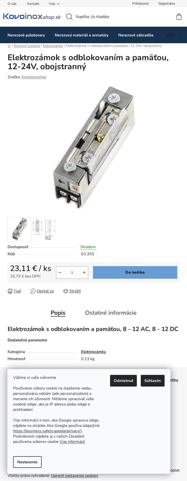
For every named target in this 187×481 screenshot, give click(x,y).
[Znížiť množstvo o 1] (60, 272)
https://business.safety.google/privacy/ (47, 431)
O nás (12, 3)
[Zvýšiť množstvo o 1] (84, 272)
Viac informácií (72, 441)
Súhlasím (152, 380)
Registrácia (167, 3)
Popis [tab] (58, 313)
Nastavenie (27, 462)
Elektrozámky (93, 351)
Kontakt (33, 3)
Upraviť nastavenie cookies (74, 475)
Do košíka (135, 272)
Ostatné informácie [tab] (111, 313)
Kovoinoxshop (33, 77)
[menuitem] (26, 35)
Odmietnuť (123, 380)
